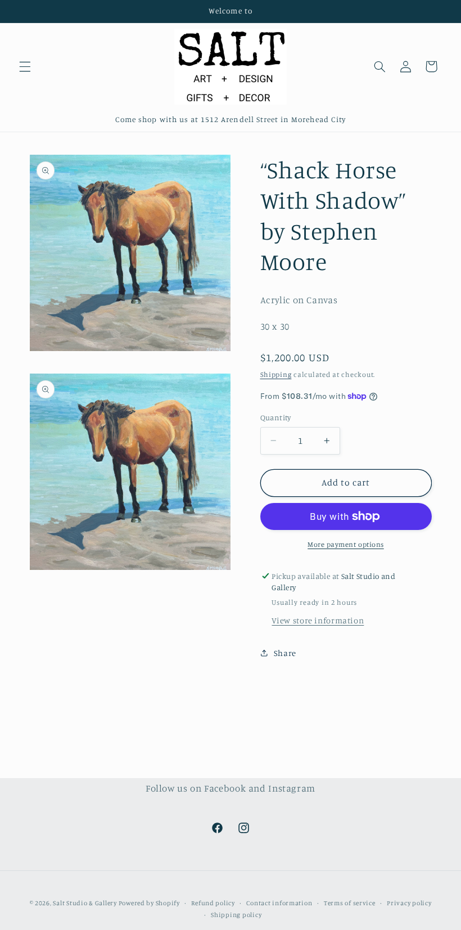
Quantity (275, 417)
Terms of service (350, 903)
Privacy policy (409, 903)
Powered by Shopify (149, 903)
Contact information (279, 903)
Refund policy (213, 903)
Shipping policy (236, 915)
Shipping (276, 374)
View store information (318, 620)
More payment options (346, 544)
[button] (25, 66)
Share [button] (285, 653)
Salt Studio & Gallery (85, 903)
